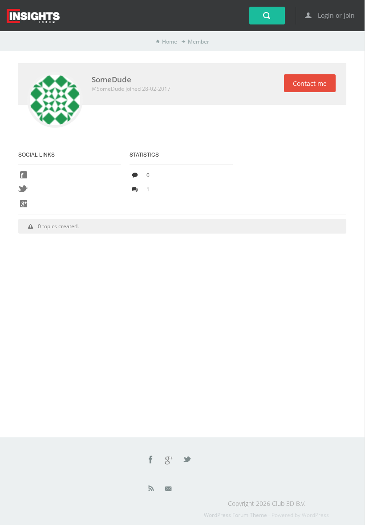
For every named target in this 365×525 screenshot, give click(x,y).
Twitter (187, 461)
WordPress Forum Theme (236, 515)
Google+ (169, 461)
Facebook (151, 461)
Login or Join (335, 15)
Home (169, 41)
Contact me (310, 83)
